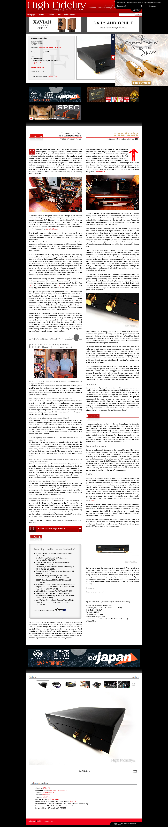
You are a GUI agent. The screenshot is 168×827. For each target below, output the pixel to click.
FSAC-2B (73, 801)
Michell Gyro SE (48, 793)
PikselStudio (117, 824)
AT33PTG (46, 797)
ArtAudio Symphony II (58, 790)
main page (31, 15)
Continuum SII (100, 172)
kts (52, 821)
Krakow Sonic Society (66, 15)
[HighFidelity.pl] (55, 212)
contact (51, 15)
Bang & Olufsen (52, 229)
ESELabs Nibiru (53, 799)
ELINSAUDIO (52, 76)
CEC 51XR (46, 788)
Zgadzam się (121, 6)
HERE (31, 285)
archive (42, 15)
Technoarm (46, 795)
